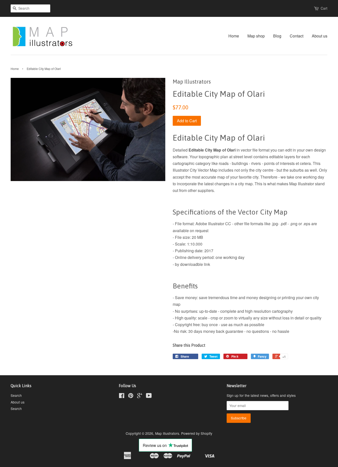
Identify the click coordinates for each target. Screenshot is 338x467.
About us (319, 36)
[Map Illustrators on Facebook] (121, 396)
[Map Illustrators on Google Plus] (140, 396)
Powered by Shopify (196, 433)
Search (16, 395)
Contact (296, 36)
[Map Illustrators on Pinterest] (130, 396)
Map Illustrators (167, 433)
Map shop (256, 36)
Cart (324, 8)
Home (233, 36)
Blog (277, 36)
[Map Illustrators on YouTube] (149, 396)
